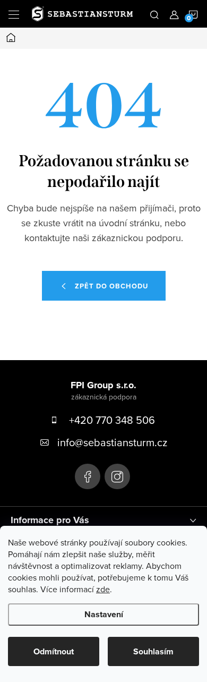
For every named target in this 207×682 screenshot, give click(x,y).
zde (103, 589)
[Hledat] (154, 14)
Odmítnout (53, 651)
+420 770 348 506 (112, 420)
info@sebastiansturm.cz (112, 442)
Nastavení (103, 614)
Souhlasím (153, 651)
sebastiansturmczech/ (117, 476)
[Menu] (14, 14)
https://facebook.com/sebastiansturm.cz (87, 476)
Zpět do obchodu (111, 286)
